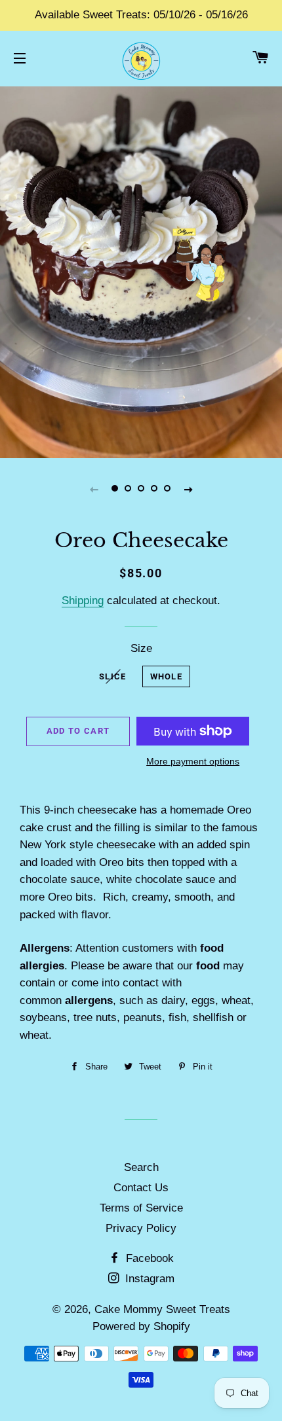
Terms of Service (141, 1208)
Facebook (148, 1258)
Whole (166, 676)
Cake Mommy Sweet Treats (162, 1309)
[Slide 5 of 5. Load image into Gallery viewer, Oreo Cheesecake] (167, 488)
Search (141, 1167)
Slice (113, 676)
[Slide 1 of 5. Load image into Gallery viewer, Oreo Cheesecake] (114, 488)
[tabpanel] (141, 270)
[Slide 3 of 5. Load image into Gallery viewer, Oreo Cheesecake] (141, 488)
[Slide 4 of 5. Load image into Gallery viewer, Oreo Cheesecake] (154, 488)
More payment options (192, 761)
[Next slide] (188, 489)
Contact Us (141, 1187)
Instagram (148, 1278)
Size (141, 648)
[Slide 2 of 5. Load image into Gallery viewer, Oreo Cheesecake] (127, 488)
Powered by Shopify (141, 1326)
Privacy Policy (141, 1228)
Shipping (83, 600)
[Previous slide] (93, 489)
